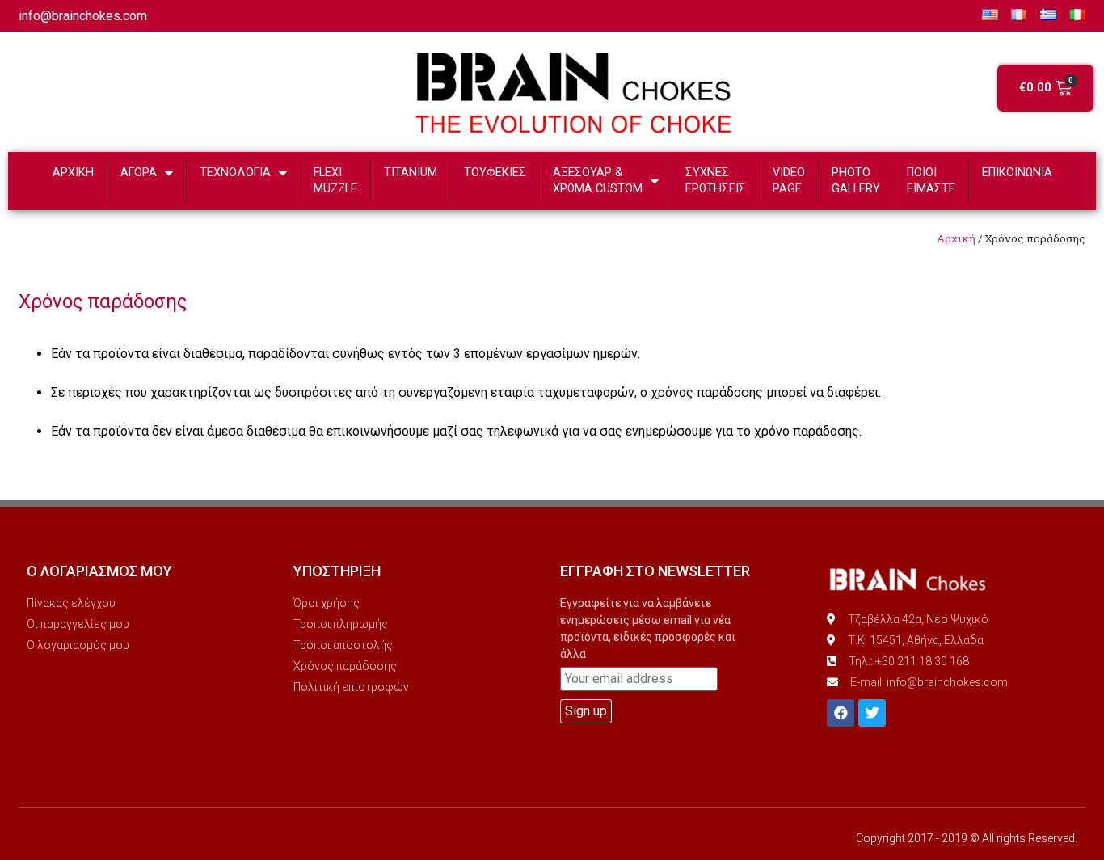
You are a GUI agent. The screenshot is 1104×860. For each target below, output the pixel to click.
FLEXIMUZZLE (335, 181)
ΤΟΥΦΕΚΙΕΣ (495, 172)
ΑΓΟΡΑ (138, 172)
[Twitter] (872, 713)
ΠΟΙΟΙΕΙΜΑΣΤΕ (931, 181)
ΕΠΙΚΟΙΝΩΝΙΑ (1017, 172)
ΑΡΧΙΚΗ (73, 172)
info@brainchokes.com (83, 15)
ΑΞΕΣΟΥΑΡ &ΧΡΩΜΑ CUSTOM (598, 181)
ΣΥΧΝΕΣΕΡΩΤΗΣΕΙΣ (715, 181)
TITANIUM (410, 172)
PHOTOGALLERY (856, 181)
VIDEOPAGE (789, 181)
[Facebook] (840, 713)
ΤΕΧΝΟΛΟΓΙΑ (235, 172)
